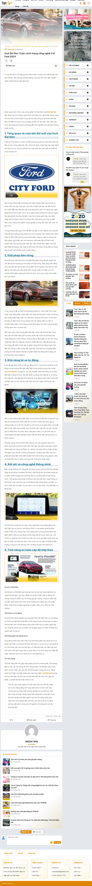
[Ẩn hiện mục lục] (56, 66)
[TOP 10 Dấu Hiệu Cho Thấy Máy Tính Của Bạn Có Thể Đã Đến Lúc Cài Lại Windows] (69, 413)
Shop (17, 6)
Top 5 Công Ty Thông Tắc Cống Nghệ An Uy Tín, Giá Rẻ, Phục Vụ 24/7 (34, 786)
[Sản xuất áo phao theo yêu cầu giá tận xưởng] (84, 286)
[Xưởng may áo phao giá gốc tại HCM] (84, 294)
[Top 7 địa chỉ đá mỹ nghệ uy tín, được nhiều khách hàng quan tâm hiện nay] (69, 325)
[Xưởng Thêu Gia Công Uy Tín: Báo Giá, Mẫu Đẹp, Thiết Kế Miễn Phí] (6, 823)
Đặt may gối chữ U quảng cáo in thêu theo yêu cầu (30, 768)
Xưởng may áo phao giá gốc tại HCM (72, 294)
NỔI (87, 303)
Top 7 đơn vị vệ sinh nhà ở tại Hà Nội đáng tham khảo (81, 311)
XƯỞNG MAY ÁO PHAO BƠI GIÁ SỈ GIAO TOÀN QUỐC (71, 268)
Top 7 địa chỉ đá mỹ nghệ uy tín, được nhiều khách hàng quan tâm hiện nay (77, 45)
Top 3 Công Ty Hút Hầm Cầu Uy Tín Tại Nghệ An (81, 355)
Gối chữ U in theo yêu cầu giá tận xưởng (26, 759)
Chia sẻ (53, 720)
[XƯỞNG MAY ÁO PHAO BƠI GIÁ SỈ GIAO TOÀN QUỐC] (84, 268)
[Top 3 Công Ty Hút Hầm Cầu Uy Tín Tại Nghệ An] (69, 356)
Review (77, 390)
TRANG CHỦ (8, 853)
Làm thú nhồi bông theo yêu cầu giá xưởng (27, 794)
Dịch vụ (78, 34)
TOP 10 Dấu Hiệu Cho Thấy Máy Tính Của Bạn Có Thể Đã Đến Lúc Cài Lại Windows (81, 412)
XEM (78, 303)
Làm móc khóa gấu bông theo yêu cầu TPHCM (28, 803)
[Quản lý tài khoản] (84, 3)
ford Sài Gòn (51, 112)
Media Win (11, 49)
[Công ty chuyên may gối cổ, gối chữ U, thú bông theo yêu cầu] (6, 779)
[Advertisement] (31, 96)
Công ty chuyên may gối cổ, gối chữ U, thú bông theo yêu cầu (34, 777)
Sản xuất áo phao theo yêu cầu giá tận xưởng (71, 286)
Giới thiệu (36, 875)
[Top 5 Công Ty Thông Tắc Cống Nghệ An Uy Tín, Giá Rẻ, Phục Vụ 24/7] (6, 788)
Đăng (58, 842)
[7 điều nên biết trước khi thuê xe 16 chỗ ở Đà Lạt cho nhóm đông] (69, 398)
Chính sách (36, 868)
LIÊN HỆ (20, 853)
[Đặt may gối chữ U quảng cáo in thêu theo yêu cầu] (6, 771)
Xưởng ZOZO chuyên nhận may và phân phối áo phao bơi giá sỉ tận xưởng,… (71, 257)
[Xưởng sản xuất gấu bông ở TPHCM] (6, 814)
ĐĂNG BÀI (31, 853)
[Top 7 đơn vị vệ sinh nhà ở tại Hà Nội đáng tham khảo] (69, 313)
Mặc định (26, 832)
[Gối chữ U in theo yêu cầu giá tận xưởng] (6, 762)
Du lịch (76, 403)
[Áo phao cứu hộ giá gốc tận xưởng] (84, 277)
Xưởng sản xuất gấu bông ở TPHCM (24, 811)
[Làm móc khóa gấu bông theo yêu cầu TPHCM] (6, 805)
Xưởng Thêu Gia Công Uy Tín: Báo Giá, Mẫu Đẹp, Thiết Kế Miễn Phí (35, 821)
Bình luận (32, 720)
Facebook (38, 832)
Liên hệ (25, 6)
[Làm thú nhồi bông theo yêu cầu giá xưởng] (6, 797)
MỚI (69, 303)
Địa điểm (77, 875)
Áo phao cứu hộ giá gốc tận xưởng (72, 276)
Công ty (77, 360)
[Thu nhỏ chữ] (6, 61)
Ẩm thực (77, 868)
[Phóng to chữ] (11, 61)
